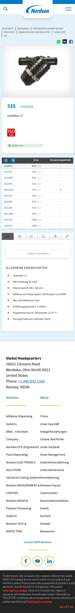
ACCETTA (66, 607)
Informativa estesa (15, 590)
